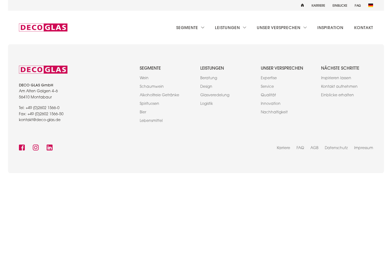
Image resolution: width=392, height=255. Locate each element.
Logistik (206, 104)
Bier (143, 112)
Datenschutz (336, 148)
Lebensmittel (151, 121)
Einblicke (340, 5)
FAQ (358, 5)
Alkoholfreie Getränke (159, 95)
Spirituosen (149, 104)
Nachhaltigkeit (274, 112)
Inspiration (330, 27)
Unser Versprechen (279, 27)
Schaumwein (152, 87)
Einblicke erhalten (337, 95)
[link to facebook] (22, 148)
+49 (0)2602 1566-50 (45, 114)
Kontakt (363, 27)
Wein (144, 78)
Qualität (268, 95)
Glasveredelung (214, 95)
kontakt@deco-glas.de (40, 120)
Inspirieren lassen (336, 78)
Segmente (187, 27)
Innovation (271, 104)
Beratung (208, 78)
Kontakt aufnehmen (339, 87)
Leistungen (228, 27)
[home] (302, 5)
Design (206, 87)
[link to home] (43, 27)
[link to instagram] (36, 148)
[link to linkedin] (50, 148)
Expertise (269, 78)
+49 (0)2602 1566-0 (42, 108)
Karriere (318, 5)
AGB (314, 148)
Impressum (363, 148)
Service (267, 87)
